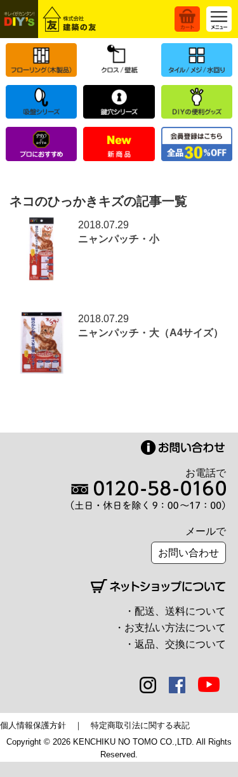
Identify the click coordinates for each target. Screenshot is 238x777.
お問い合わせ (188, 552)
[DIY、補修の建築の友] (50, 19)
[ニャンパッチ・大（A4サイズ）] (41, 318)
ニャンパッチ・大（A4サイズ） (150, 332)
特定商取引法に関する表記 (140, 725)
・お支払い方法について (170, 627)
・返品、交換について (175, 644)
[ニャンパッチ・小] (41, 224)
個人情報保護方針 (33, 725)
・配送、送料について (175, 611)
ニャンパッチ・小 (118, 238)
